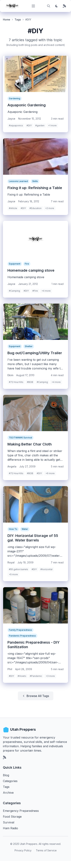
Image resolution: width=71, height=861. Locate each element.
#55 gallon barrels (18, 569)
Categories (10, 781)
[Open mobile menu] (33, 6)
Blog (6, 775)
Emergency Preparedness (21, 811)
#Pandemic (36, 676)
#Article (13, 208)
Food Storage (12, 816)
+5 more (13, 574)
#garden (39, 125)
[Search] (48, 6)
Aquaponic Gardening (26, 105)
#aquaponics (16, 125)
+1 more (52, 125)
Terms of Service (46, 850)
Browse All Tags (38, 696)
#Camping (14, 290)
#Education (35, 208)
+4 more (46, 290)
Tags (18, 19)
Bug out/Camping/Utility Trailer (34, 353)
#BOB (30, 382)
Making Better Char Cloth (29, 444)
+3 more (50, 676)
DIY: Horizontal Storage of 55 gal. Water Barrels (32, 537)
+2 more (49, 208)
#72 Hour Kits (16, 382)
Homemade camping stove (30, 270)
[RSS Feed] (64, 6)
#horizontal (46, 569)
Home (6, 19)
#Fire (35, 290)
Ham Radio (10, 828)
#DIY (29, 125)
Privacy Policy (23, 850)
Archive (8, 792)
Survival (8, 822)
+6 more (50, 473)
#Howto (22, 676)
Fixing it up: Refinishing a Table (34, 188)
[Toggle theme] (56, 6)
